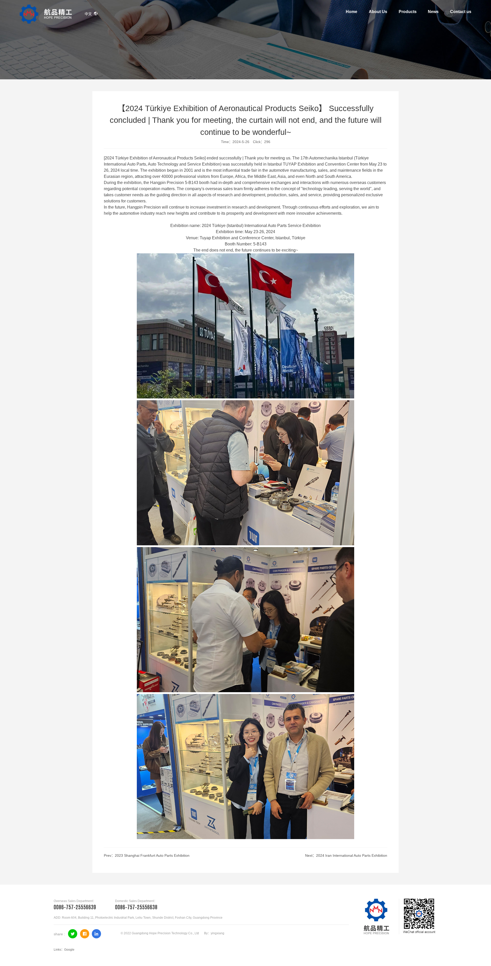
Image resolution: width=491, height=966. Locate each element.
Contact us (460, 11)
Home (351, 11)
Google (69, 949)
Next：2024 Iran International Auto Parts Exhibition (346, 855)
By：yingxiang (214, 933)
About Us (378, 11)
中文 (88, 14)
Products (408, 11)
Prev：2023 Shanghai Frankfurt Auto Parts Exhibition (146, 855)
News (433, 11)
